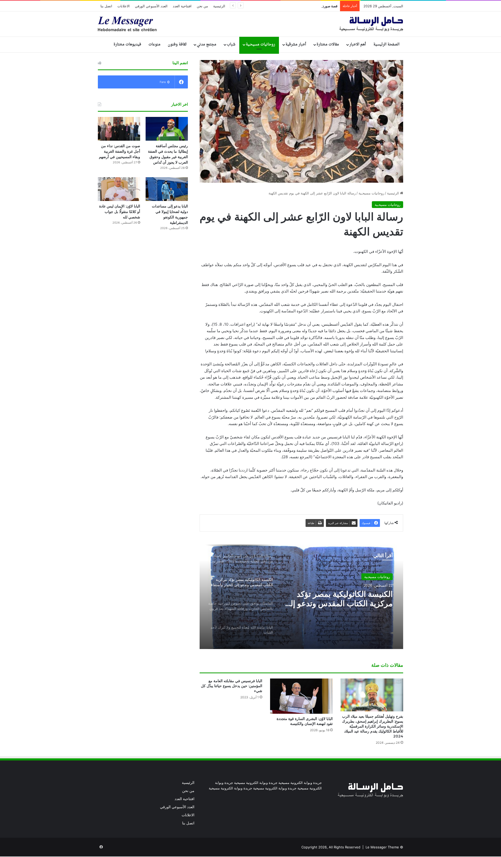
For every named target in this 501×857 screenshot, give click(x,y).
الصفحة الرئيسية (386, 44)
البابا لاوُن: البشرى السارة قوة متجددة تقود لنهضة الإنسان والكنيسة (305, 721)
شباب (231, 44)
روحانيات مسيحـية (260, 44)
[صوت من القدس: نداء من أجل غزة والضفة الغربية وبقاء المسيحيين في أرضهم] (119, 129)
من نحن (202, 6)
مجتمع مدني (206, 44)
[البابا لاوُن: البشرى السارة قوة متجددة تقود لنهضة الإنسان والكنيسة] (301, 696)
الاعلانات (123, 6)
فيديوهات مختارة (127, 44)
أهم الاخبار (357, 44)
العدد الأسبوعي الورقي (151, 6)
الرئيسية (219, 6)
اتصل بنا (106, 6)
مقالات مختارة (328, 44)
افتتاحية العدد (182, 6)
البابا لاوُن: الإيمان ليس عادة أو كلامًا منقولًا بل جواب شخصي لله (119, 211)
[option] (301, 597)
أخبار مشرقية (295, 44)
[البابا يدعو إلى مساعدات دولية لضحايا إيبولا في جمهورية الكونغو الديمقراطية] (167, 189)
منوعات (154, 44)
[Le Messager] (250, 24)
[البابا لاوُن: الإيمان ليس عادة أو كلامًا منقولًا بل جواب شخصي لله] (119, 189)
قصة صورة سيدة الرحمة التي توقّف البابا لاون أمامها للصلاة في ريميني (288, 6)
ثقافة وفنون (177, 44)
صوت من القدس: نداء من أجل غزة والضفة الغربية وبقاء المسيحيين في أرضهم (119, 151)
